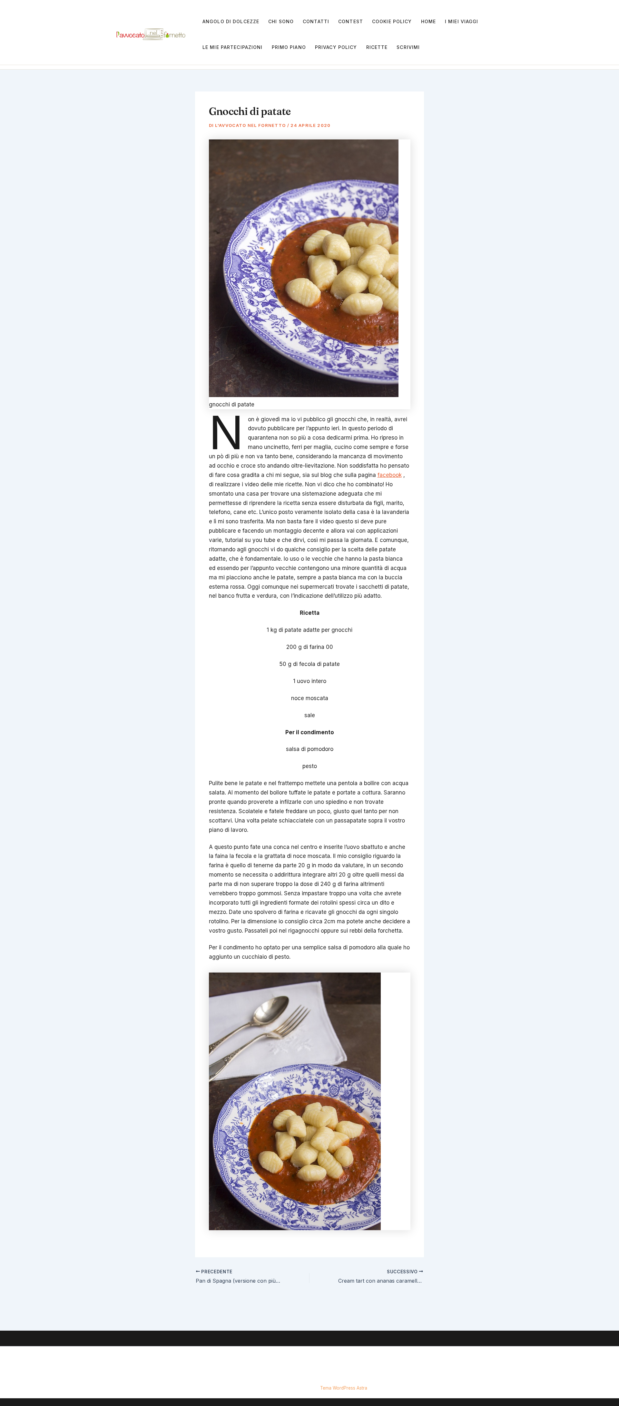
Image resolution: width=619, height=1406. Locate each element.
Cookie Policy (392, 21)
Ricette (377, 47)
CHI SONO (281, 21)
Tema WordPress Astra (343, 1388)
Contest (350, 21)
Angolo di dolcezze (230, 21)
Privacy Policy (336, 47)
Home (428, 21)
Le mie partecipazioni (232, 47)
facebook (390, 475)
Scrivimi (408, 47)
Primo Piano (289, 47)
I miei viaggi (461, 21)
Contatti (316, 21)
